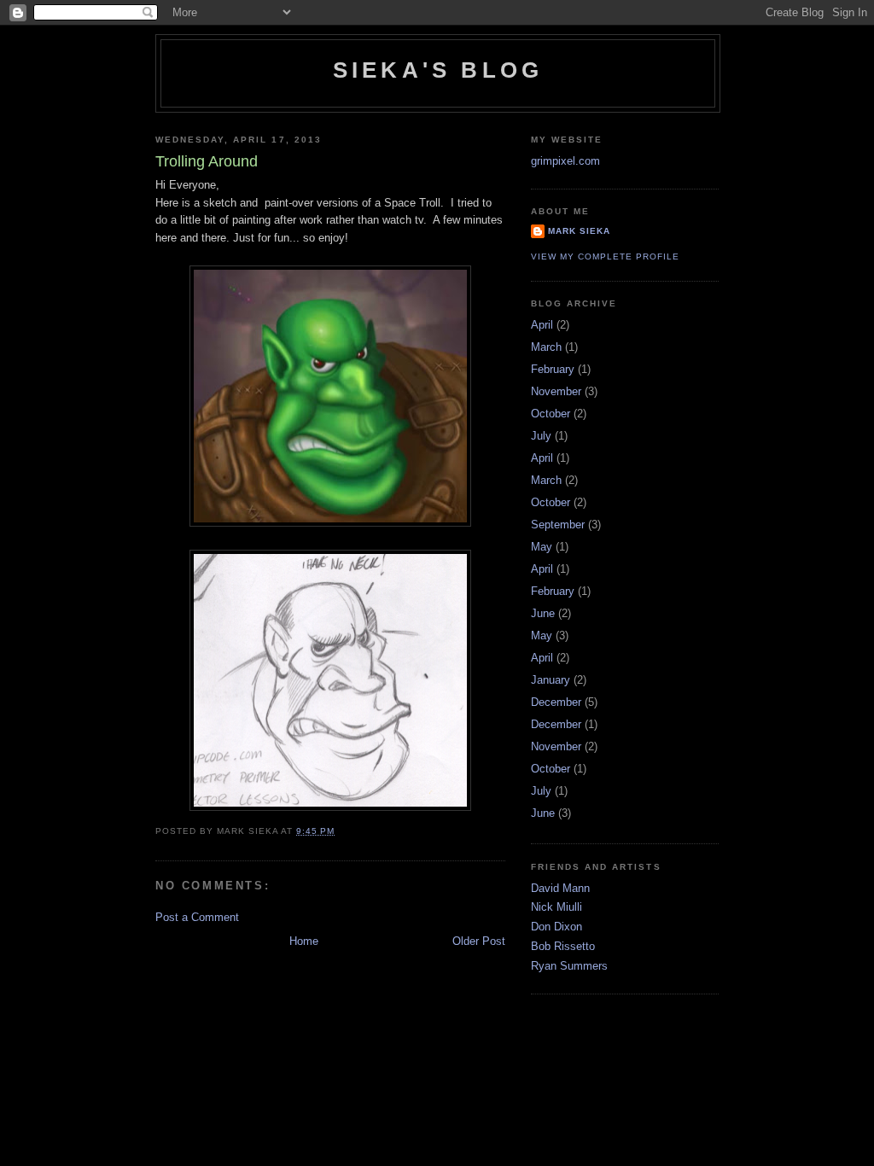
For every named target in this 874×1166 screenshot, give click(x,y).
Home (303, 941)
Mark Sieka (579, 231)
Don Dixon (556, 926)
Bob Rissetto (563, 946)
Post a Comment (197, 917)
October (550, 413)
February (552, 369)
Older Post (478, 941)
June (543, 613)
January (550, 679)
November (556, 391)
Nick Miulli (556, 907)
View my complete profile (605, 256)
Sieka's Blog (438, 70)
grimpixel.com (565, 160)
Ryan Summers (569, 965)
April (542, 324)
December (556, 702)
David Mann (560, 888)
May (541, 546)
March (546, 347)
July (541, 435)
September (558, 524)
